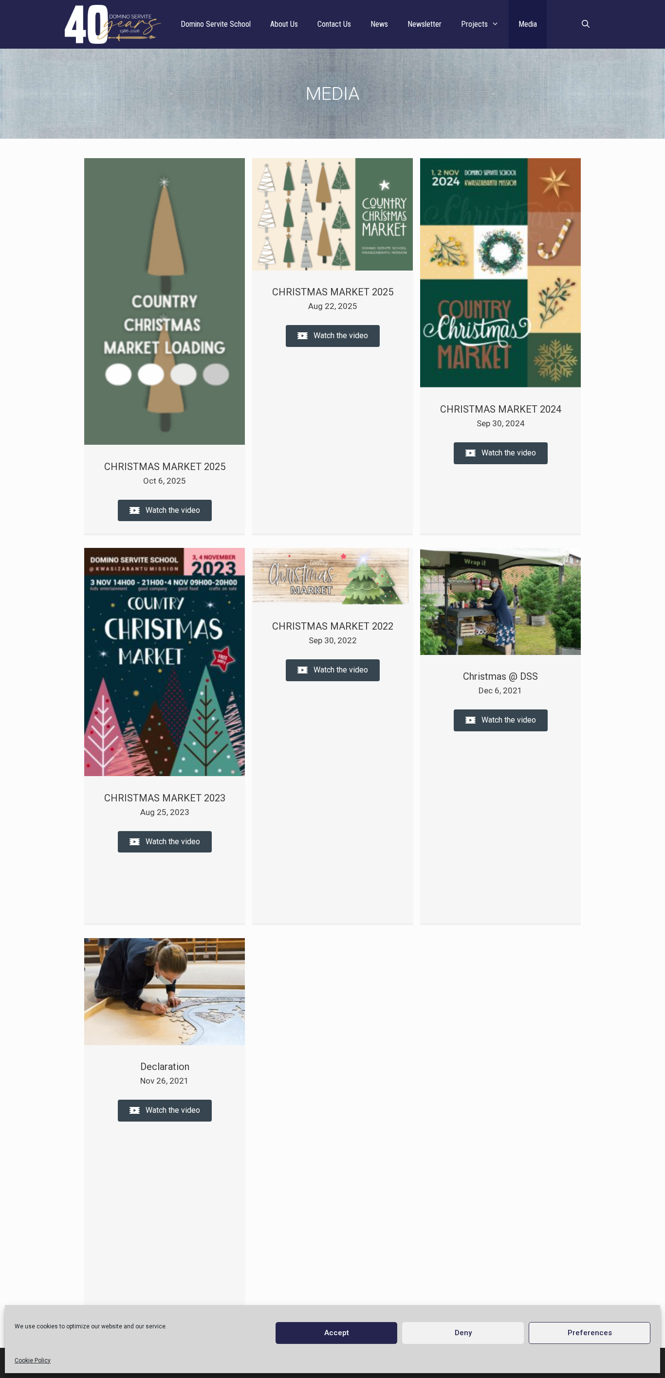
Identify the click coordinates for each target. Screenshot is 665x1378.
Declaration (164, 1066)
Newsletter (424, 24)
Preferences (590, 1332)
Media (527, 24)
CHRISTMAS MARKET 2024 (500, 409)
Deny (463, 1332)
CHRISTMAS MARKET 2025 (164, 466)
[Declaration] (164, 1042)
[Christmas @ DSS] (500, 652)
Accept (336, 1332)
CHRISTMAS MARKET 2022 (332, 626)
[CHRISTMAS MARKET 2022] (332, 601)
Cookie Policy (33, 1360)
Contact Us (334, 24)
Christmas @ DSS (500, 676)
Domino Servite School (216, 24)
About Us (284, 24)
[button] (165, 511)
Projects (474, 24)
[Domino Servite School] (115, 24)
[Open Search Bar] (585, 24)
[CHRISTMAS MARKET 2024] (500, 384)
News (379, 24)
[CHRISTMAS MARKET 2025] (164, 442)
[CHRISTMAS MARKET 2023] (164, 773)
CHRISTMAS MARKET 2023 (164, 798)
